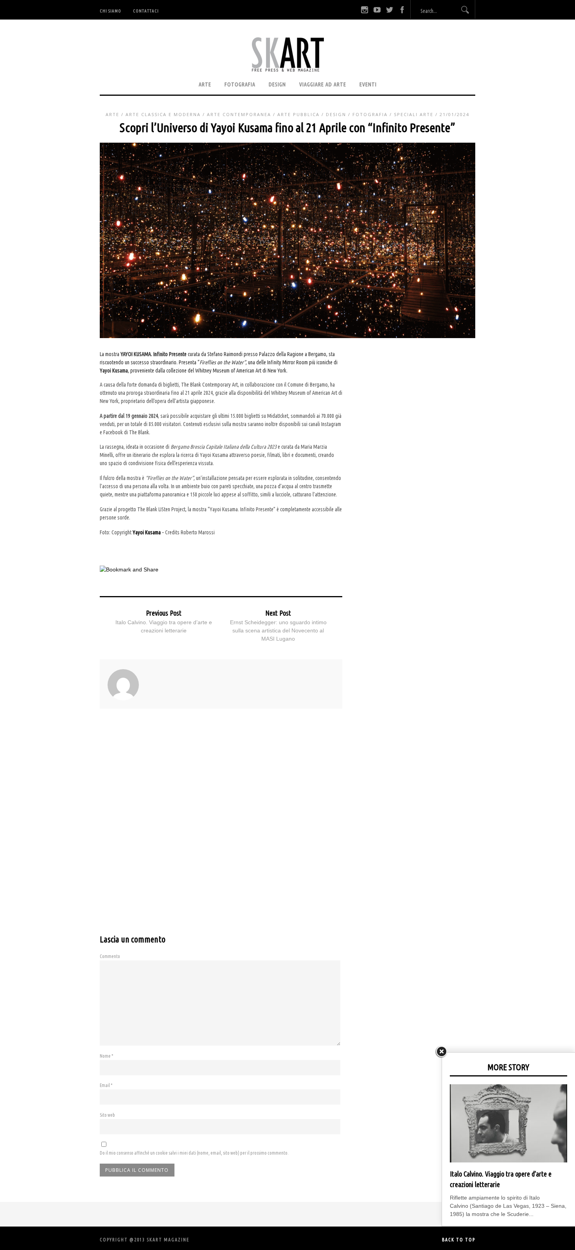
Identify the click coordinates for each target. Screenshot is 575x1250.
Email (106, 1085)
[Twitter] (389, 10)
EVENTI (368, 84)
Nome (106, 1055)
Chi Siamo (110, 11)
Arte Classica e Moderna (163, 114)
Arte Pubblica (298, 114)
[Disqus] (221, 828)
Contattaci (146, 11)
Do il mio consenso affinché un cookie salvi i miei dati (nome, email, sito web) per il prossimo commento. (194, 1152)
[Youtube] (377, 10)
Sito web (107, 1114)
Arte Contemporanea (239, 114)
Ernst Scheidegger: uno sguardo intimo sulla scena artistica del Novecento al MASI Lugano (278, 630)
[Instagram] (364, 10)
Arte (205, 84)
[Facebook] (402, 10)
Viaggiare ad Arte (322, 84)
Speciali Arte (413, 114)
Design (277, 84)
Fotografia (240, 84)
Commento (110, 956)
